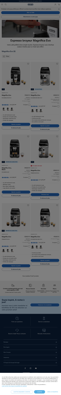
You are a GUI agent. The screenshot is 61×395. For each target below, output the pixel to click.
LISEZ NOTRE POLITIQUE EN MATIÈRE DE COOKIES (14, 386)
